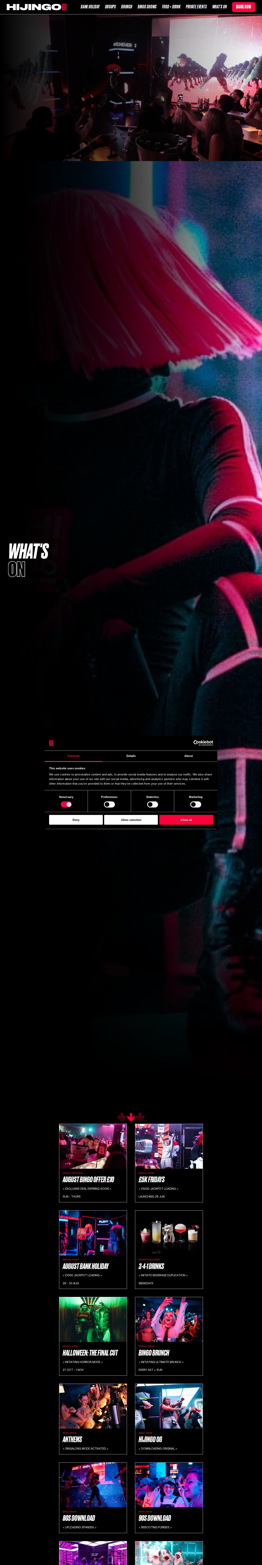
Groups (110, 6)
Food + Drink (171, 6)
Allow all (186, 819)
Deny (76, 819)
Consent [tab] (73, 755)
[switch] (109, 804)
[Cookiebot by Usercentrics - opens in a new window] (196, 743)
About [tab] (188, 755)
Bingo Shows (147, 6)
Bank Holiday (90, 6)
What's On (219, 6)
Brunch (126, 6)
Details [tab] (131, 755)
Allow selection (131, 819)
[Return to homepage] (36, 7)
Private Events (196, 6)
